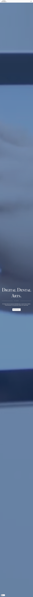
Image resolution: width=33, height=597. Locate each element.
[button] (31, 1)
